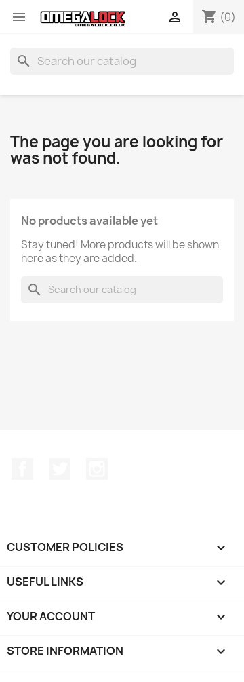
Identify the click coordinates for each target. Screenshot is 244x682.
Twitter (59, 469)
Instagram (97, 469)
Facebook (22, 469)
